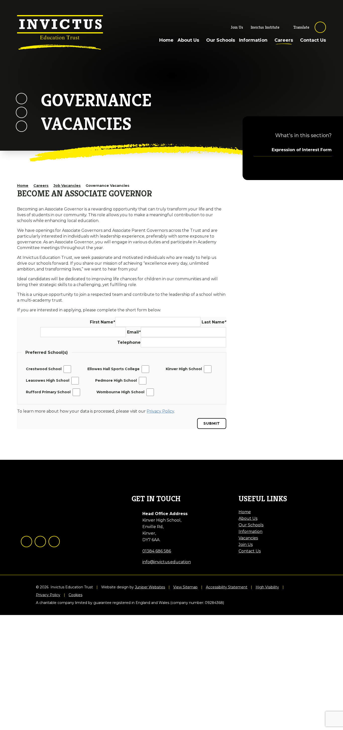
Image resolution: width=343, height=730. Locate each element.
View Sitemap (185, 587)
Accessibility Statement (226, 587)
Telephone (129, 342)
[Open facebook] (26, 541)
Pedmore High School (116, 380)
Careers (40, 185)
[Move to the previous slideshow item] (21, 98)
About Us (248, 518)
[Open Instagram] (40, 541)
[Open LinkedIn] (54, 541)
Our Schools (251, 525)
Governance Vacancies (107, 185)
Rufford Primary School (48, 392)
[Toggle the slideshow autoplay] (21, 126)
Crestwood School (44, 369)
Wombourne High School (120, 392)
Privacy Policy (48, 595)
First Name (102, 322)
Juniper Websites (150, 587)
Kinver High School (184, 369)
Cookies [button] (75, 595)
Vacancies (248, 538)
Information (250, 531)
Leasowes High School (47, 380)
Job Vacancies (67, 185)
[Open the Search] (320, 27)
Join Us (246, 544)
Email (134, 332)
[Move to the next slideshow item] (21, 112)
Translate (301, 27)
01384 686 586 (156, 551)
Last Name (214, 322)
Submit (211, 423)
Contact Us (250, 551)
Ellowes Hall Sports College (113, 369)
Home (22, 185)
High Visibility (267, 587)
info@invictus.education (166, 561)
